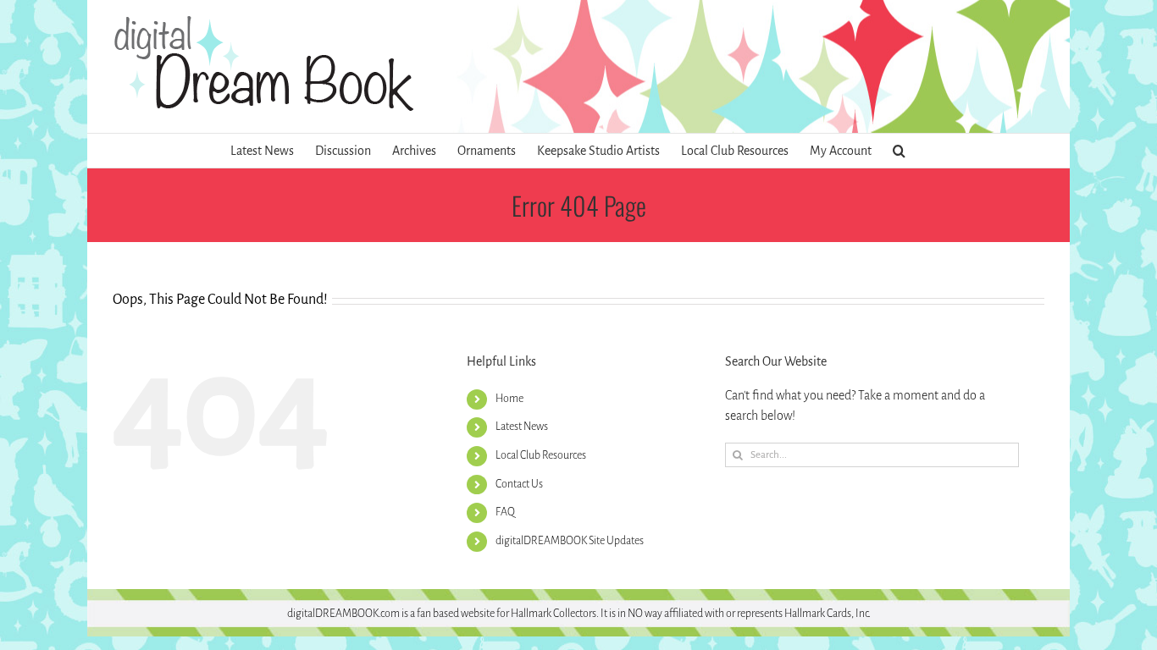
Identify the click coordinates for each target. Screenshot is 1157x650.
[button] (899, 151)
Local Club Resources (540, 455)
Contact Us (519, 484)
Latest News (521, 426)
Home (509, 399)
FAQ (505, 512)
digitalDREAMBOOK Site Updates (569, 541)
